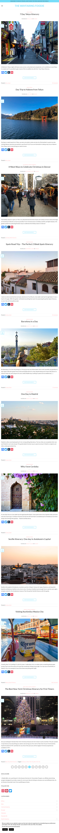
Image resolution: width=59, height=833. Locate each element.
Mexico (25, 609)
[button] (2, 6)
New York (25, 686)
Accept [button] (11, 829)
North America (32, 164)
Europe (28, 242)
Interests (3, 813)
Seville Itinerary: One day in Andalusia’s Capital (29, 539)
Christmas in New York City (27, 761)
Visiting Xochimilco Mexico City (30, 611)
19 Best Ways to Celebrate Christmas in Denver (29, 167)
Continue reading (29, 77)
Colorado (25, 164)
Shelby (35, 18)
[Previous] (12, 767)
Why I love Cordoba (29, 466)
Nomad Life (4, 816)
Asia (28, 12)
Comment (55, 387)
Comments (55, 83)
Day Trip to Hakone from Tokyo (29, 89)
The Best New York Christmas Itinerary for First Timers (29, 689)
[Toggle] (57, 801)
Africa (2, 801)
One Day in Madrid (29, 394)
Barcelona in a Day (29, 321)
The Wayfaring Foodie (29, 6)
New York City (37, 761)
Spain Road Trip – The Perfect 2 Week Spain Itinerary (29, 244)
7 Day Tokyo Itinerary (29, 14)
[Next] (46, 767)
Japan (30, 12)
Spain (31, 242)
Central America (5, 807)
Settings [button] (5, 829)
